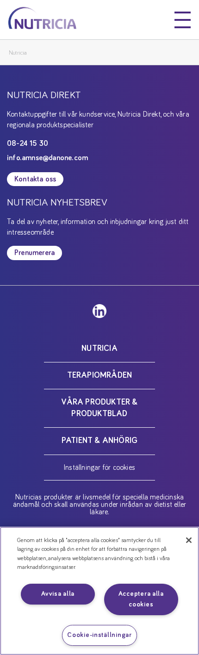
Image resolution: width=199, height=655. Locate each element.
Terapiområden (99, 375)
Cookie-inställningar (99, 635)
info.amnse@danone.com (47, 158)
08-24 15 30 (27, 143)
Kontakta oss (35, 179)
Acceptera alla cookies (141, 599)
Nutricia (18, 53)
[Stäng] (189, 540)
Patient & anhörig (99, 441)
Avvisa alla (58, 594)
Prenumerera (34, 252)
